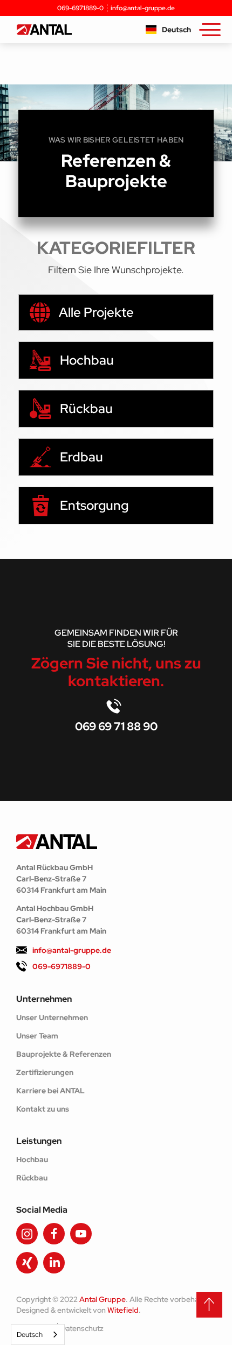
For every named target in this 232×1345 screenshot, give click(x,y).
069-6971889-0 (80, 8)
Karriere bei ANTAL (50, 1090)
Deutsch (30, 1334)
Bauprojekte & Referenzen (63, 1054)
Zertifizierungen (44, 1072)
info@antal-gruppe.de (143, 8)
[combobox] (38, 1334)
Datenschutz (82, 1328)
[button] (168, 29)
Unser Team (37, 1036)
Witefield (123, 1310)
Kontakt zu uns (42, 1109)
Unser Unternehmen (52, 1017)
